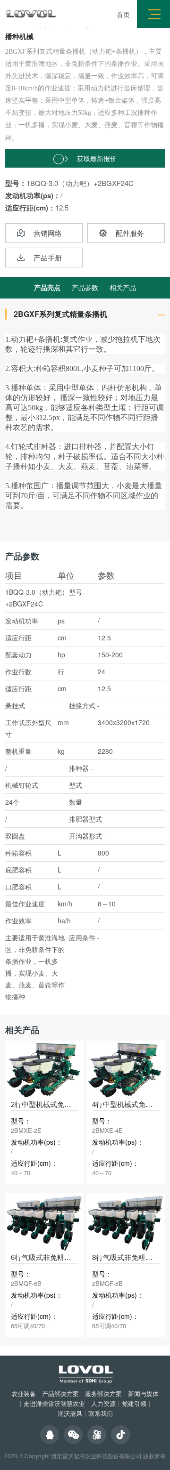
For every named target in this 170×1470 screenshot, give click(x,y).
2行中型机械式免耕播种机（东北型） (69, 1104)
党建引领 (134, 1403)
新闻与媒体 (143, 1393)
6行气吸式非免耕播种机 (48, 1257)
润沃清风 (70, 1413)
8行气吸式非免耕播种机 (129, 1257)
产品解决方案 (60, 1393)
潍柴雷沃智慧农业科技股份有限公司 (96, 1456)
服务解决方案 (103, 1393)
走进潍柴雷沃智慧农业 (54, 1403)
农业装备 (23, 1393)
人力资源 (103, 1403)
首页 (123, 14)
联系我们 (100, 1413)
